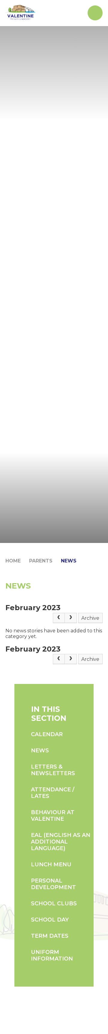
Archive (90, 618)
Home (13, 561)
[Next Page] (71, 618)
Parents (40, 561)
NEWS (68, 561)
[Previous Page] (59, 618)
